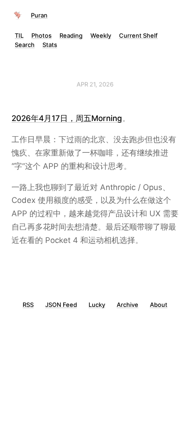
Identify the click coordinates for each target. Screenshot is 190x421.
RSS (28, 304)
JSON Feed (61, 304)
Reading (71, 35)
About (158, 304)
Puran (39, 15)
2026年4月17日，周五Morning (67, 118)
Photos (41, 35)
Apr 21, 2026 (95, 84)
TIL (19, 35)
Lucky (97, 304)
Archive (127, 304)
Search (25, 44)
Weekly (100, 35)
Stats (49, 44)
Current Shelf (138, 35)
